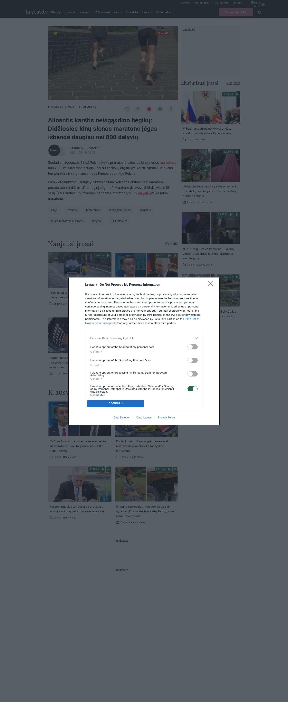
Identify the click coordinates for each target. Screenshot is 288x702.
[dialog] (144, 351)
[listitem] (144, 338)
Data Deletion (121, 417)
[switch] (192, 346)
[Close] (212, 285)
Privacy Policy (166, 417)
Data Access (144, 417)
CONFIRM (116, 403)
